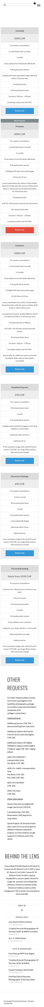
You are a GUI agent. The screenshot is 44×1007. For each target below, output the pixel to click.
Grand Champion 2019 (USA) (21, 970)
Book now (19, 110)
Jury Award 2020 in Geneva (20, 922)
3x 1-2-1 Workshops (17, 938)
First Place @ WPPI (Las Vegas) (21, 953)
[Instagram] (26, 996)
